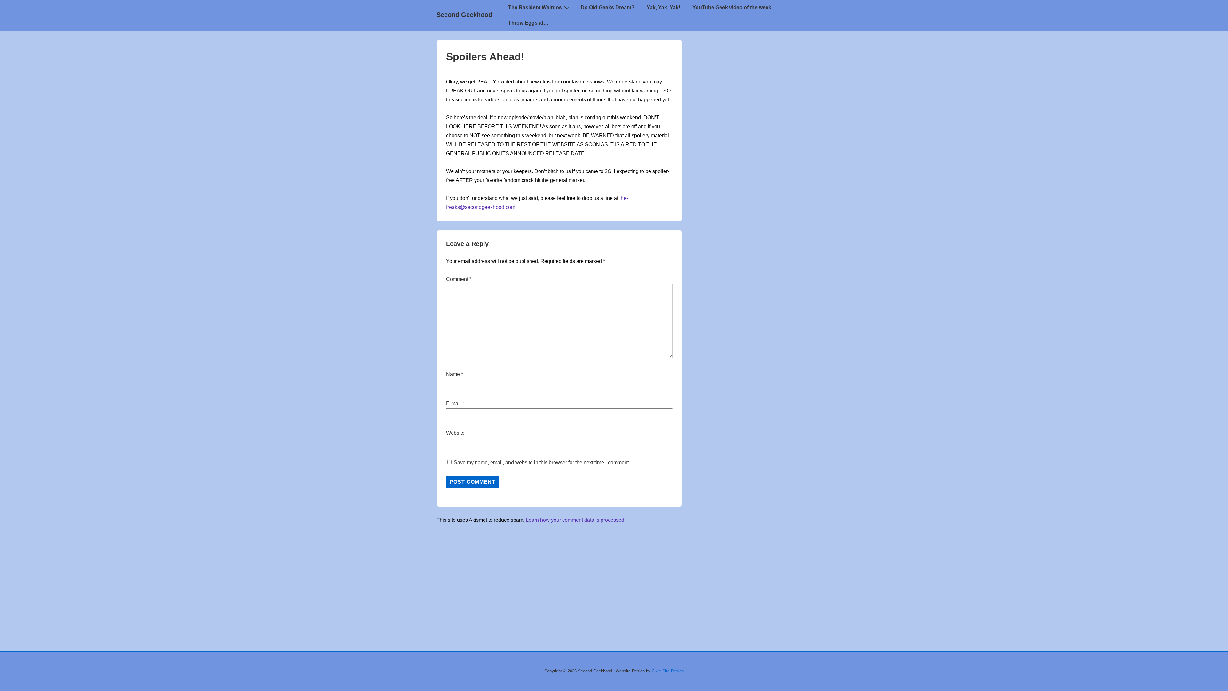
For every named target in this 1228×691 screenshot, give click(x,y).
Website (455, 433)
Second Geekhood (464, 14)
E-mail (453, 403)
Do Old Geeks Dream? (607, 7)
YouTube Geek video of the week (731, 7)
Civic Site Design (668, 671)
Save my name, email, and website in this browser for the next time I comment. (542, 462)
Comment (458, 279)
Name (453, 374)
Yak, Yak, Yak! (663, 7)
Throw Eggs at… (528, 23)
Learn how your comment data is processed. (576, 520)
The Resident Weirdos (535, 7)
